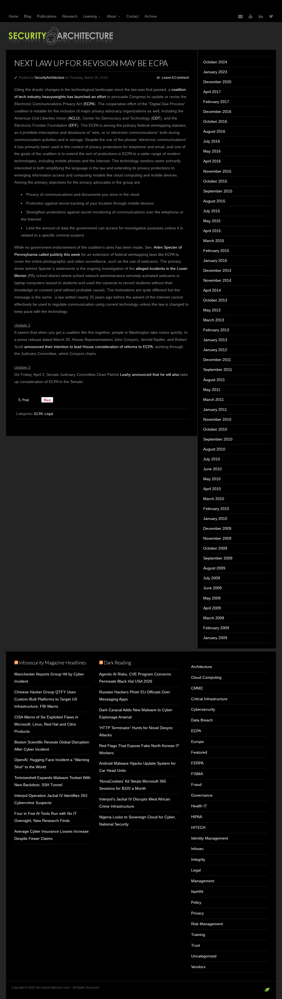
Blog (27, 16)
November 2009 (217, 538)
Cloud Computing (206, 677)
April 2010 (212, 489)
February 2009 (216, 628)
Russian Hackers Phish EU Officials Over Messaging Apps (134, 695)
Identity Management (209, 838)
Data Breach (202, 720)
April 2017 (212, 91)
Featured (199, 752)
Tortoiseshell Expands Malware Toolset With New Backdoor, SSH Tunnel (52, 781)
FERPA (197, 763)
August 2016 (214, 131)
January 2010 (215, 518)
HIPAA (196, 817)
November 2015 (217, 171)
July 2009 (211, 578)
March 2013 (213, 320)
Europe (197, 741)
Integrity (198, 859)
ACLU (74, 118)
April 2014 (212, 290)
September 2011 (217, 369)
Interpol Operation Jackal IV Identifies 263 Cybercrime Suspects (50, 799)
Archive (151, 16)
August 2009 (214, 568)
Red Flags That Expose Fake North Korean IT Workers (139, 749)
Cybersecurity (203, 709)
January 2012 (215, 350)
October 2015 (215, 181)
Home (13, 16)
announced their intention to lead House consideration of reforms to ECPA (88, 346)
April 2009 (212, 608)
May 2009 (212, 598)
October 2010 (215, 429)
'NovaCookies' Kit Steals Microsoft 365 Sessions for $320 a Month (132, 785)
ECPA (89, 104)
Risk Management (207, 924)
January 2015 (215, 260)
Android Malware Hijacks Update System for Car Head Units (137, 767)
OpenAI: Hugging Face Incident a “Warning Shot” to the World (51, 763)
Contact (132, 16)
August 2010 (214, 449)
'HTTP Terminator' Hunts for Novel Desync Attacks (136, 731)
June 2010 (212, 469)
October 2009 (215, 548)
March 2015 (213, 240)
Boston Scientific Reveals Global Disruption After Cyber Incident (51, 745)
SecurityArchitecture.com (141, 36)
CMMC (197, 688)
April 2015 (212, 231)
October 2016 (215, 121)
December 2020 (217, 82)
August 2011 (214, 380)
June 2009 (212, 588)
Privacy (197, 913)
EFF (73, 125)
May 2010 (212, 479)
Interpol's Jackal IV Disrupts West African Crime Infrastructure (134, 802)
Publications (46, 16)
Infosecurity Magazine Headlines (52, 663)
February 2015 (216, 250)
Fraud (196, 784)
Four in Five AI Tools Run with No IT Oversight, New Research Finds (45, 817)
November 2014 (217, 280)
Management (202, 881)
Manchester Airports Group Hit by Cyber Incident (49, 677)
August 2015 (214, 201)
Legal (49, 414)
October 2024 (215, 62)
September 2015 (217, 191)
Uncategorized (203, 956)
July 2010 (211, 459)
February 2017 (216, 101)
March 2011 (213, 399)
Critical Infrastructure (209, 699)
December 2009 (217, 528)
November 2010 (217, 419)
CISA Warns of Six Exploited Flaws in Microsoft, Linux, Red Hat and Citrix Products (46, 724)
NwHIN (197, 891)
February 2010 (216, 508)
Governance (202, 795)
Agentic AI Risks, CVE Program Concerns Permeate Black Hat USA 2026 (135, 677)
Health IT (199, 806)
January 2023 (215, 72)
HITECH (198, 827)
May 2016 (212, 151)
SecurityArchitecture (49, 77)
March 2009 (213, 618)
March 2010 (213, 498)
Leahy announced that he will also (149, 374)
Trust (195, 945)
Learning (90, 16)
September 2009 (217, 558)
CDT (156, 118)
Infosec (197, 848)
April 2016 (212, 161)
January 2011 (215, 409)
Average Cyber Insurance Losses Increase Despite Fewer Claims (51, 835)
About (111, 16)
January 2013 (215, 340)
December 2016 (217, 111)
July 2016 (211, 141)
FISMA (197, 774)
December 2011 (217, 359)
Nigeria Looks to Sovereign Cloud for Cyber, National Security (137, 820)
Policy (196, 902)
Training (198, 934)
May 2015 (212, 221)
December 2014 (217, 270)
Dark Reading (117, 663)
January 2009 (215, 638)
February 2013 (216, 330)
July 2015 (211, 211)
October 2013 (215, 300)
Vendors (198, 967)
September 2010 (217, 439)
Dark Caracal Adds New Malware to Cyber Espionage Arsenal (135, 713)
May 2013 (212, 310)
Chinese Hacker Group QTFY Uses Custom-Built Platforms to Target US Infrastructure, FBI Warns (45, 699)
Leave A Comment (175, 77)
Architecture (201, 666)
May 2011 (211, 389)
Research (69, 16)
